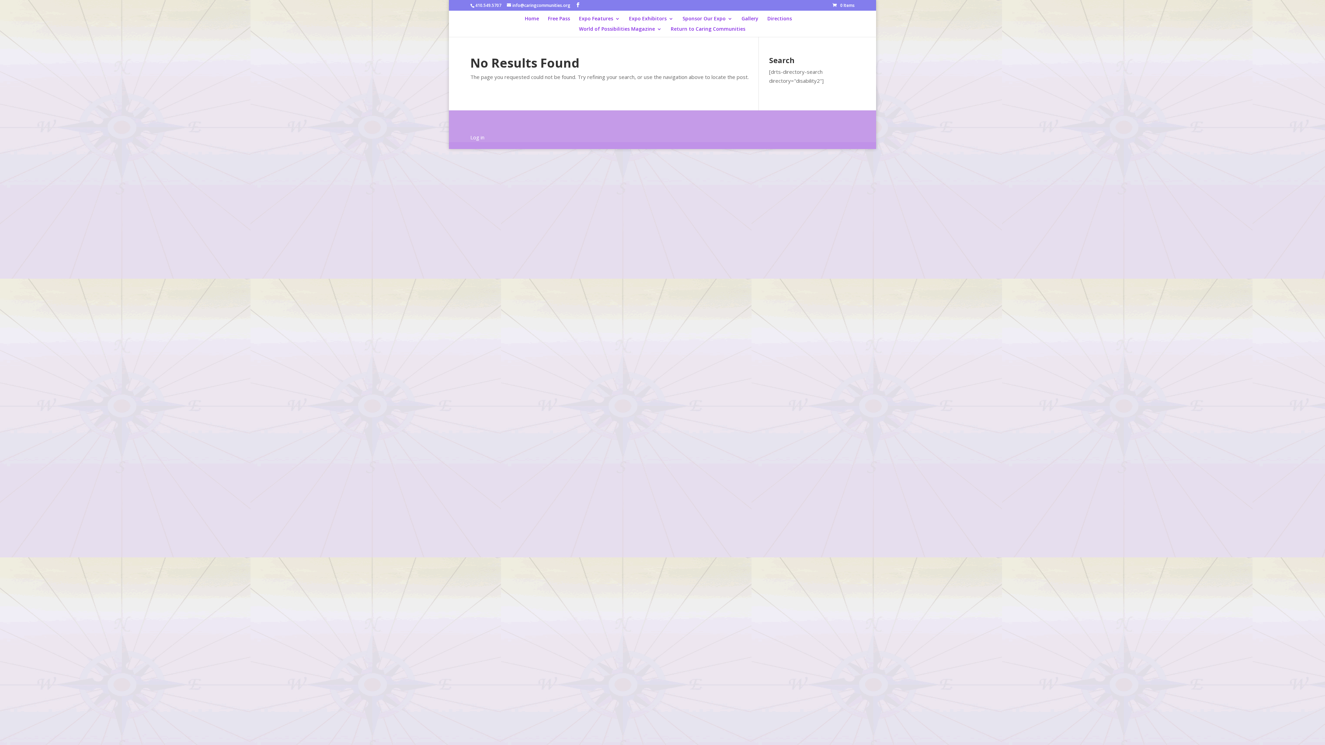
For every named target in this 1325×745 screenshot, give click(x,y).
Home (532, 19)
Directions (779, 19)
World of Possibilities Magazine (617, 29)
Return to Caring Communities (708, 29)
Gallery (750, 19)
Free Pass (559, 19)
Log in (477, 137)
